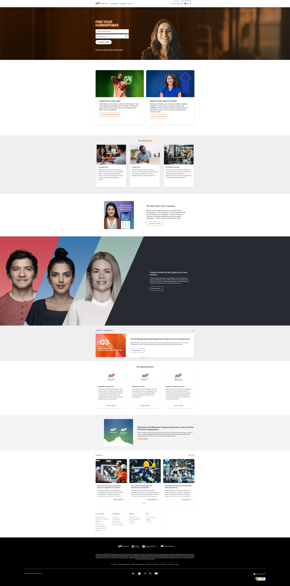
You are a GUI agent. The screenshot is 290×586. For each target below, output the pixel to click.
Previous (192, 330)
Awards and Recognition (134, 519)
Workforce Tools (115, 521)
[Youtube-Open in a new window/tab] (156, 573)
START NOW (156, 288)
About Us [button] (131, 513)
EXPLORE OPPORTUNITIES (109, 114)
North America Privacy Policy (152, 564)
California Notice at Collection (137, 564)
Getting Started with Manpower (102, 519)
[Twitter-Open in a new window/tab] (139, 573)
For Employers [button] (116, 513)
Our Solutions (115, 517)
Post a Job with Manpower (118, 524)
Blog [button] (147, 513)
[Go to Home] (102, 3)
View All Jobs (171, 564)
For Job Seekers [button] (100, 513)
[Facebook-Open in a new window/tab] (145, 573)
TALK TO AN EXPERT (158, 116)
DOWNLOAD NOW (154, 223)
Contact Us (176, 0)
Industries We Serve (116, 519)
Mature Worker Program (101, 526)
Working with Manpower (134, 517)
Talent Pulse (148, 521)
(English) (187, 0)
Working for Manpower (100, 517)
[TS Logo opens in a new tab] (147, 546)
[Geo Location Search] (126, 36)
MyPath (97, 522)
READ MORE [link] (118, 499)
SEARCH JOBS (104, 42)
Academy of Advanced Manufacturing (100, 529)
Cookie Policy (163, 564)
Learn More (136, 350)
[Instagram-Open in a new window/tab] (150, 573)
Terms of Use (114, 564)
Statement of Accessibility (124, 564)
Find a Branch (132, 521)
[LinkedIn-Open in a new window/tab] (133, 573)
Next (193, 330)
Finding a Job (98, 521)
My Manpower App (100, 524)
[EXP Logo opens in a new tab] (134, 546)
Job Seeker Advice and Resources (151, 518)
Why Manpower (145, 141)
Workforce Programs (116, 522)
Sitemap (177, 564)
